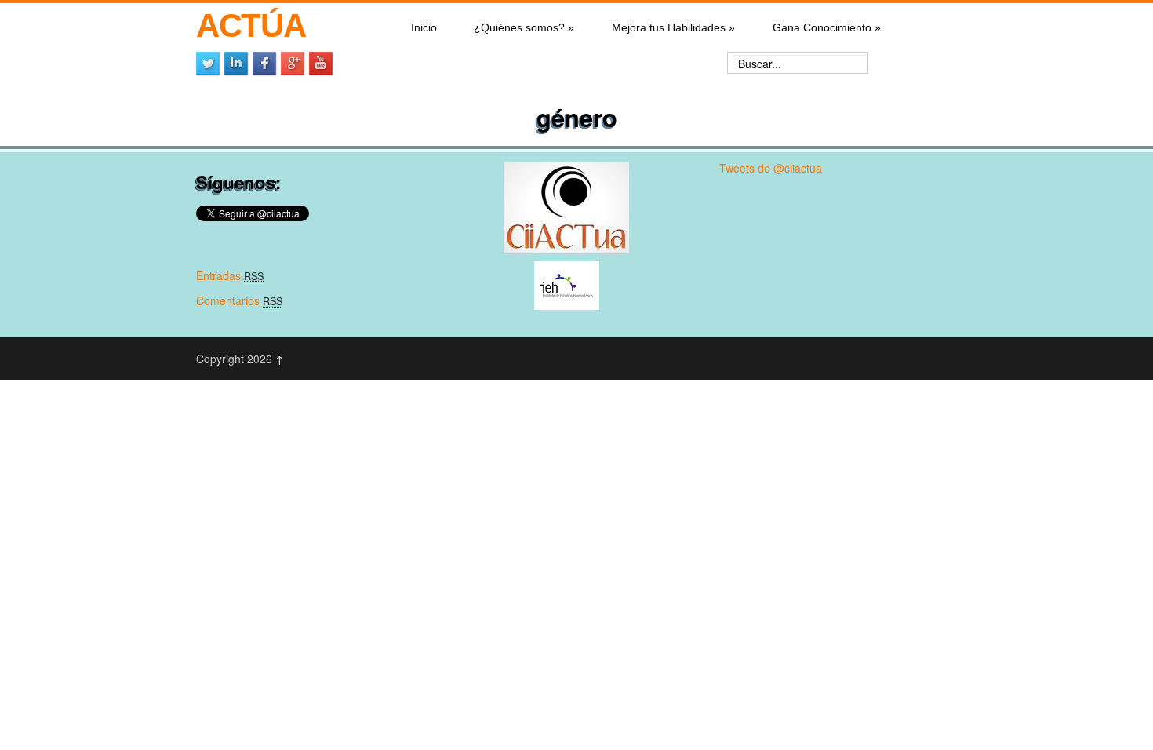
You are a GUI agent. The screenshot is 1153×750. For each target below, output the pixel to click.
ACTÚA (250, 25)
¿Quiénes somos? (524, 27)
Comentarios (239, 300)
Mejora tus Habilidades (673, 27)
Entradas (230, 275)
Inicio (424, 27)
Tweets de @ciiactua (770, 168)
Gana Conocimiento (827, 27)
